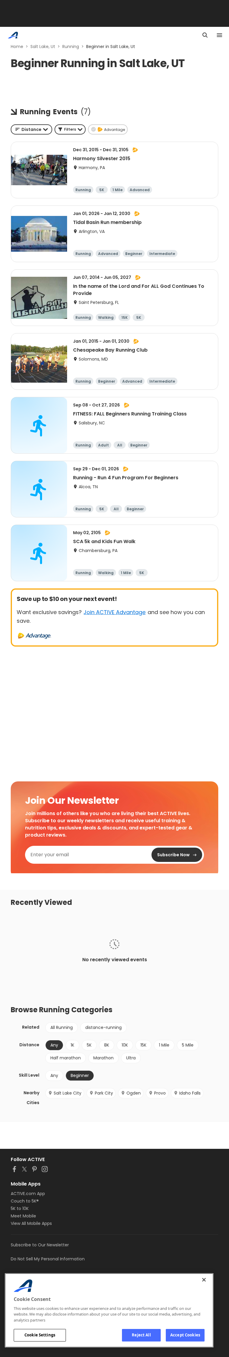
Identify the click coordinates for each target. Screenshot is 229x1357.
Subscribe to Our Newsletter (40, 1245)
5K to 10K (20, 1208)
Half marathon (65, 1058)
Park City (104, 1093)
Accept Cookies (185, 1335)
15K (143, 1045)
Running (70, 47)
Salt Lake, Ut (42, 47)
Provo (160, 1093)
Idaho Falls (190, 1093)
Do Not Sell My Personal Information (48, 1259)
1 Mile (164, 1045)
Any (54, 1075)
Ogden (133, 1093)
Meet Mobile (23, 1216)
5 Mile (188, 1045)
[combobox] (31, 129)
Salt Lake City (67, 1093)
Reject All (141, 1335)
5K (89, 1045)
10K (125, 1045)
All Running (61, 1027)
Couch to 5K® (25, 1201)
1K (72, 1045)
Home (17, 47)
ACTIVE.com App (28, 1194)
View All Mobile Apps (31, 1223)
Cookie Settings (39, 1335)
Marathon (103, 1058)
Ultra (131, 1058)
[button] (70, 129)
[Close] (204, 1279)
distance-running (103, 1027)
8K (106, 1045)
